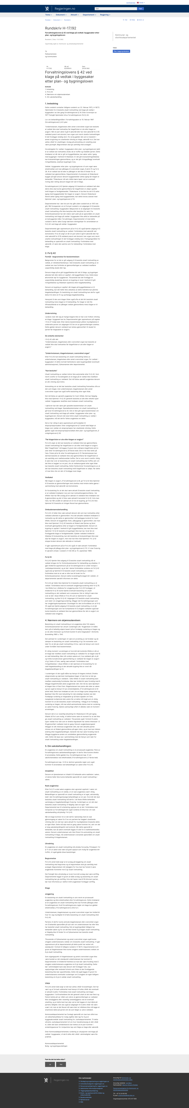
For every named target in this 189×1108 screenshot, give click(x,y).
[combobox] (116, 8)
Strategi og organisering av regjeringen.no (94, 1081)
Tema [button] (47, 15)
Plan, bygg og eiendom (121, 51)
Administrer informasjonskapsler (91, 1088)
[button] (57, 20)
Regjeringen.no (65, 8)
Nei (61, 1064)
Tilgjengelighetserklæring (89, 1091)
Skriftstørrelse (130, 3)
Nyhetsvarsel (84, 1099)
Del (126, 20)
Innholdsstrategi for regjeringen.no (92, 1084)
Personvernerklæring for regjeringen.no (93, 1086)
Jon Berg (129, 1083)
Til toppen (74, 1051)
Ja (50, 1064)
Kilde (133, 20)
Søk (140, 9)
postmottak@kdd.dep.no (126, 1095)
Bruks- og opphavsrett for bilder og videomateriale (92, 1094)
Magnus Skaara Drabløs (130, 1085)
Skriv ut (141, 20)
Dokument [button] (60, 15)
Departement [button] (89, 15)
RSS (81, 1102)
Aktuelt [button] (74, 15)
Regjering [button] (104, 15)
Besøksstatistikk (86, 1097)
